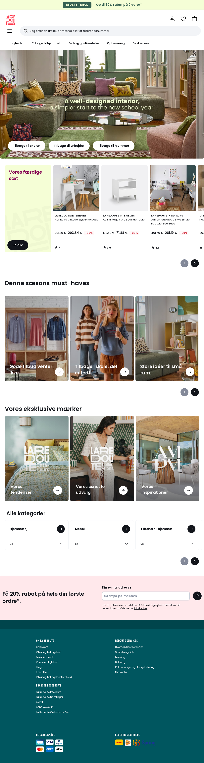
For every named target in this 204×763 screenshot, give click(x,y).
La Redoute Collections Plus (52, 712)
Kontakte (41, 672)
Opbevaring (116, 43)
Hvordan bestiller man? (129, 647)
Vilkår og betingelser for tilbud (54, 677)
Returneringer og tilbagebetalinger (136, 667)
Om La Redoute (45, 640)
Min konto (121, 672)
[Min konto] (172, 19)
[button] (194, 19)
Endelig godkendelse (84, 43)
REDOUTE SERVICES (126, 640)
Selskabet (42, 647)
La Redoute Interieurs (48, 692)
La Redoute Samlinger (49, 697)
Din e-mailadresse (116, 587)
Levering (120, 657)
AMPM (39, 702)
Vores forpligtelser (47, 662)
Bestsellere (141, 43)
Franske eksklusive (48, 685)
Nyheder (18, 43)
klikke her (140, 608)
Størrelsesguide (124, 652)
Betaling (120, 662)
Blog (39, 667)
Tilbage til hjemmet (46, 43)
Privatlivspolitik (45, 657)
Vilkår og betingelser (48, 652)
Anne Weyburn (45, 707)
